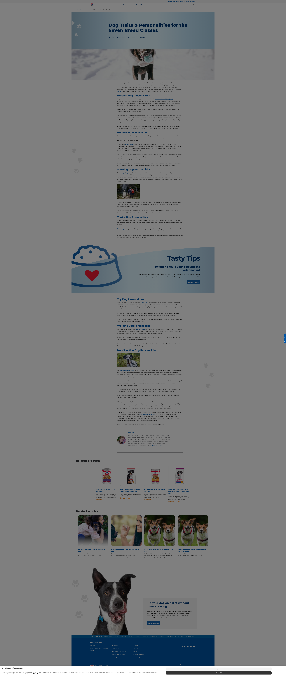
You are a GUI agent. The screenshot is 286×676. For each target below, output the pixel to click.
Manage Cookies (218, 669)
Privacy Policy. (37, 674)
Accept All (219, 673)
